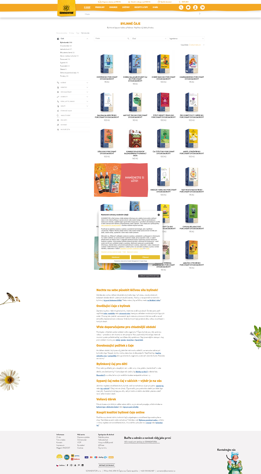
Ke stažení (81, 445)
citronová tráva (124, 313)
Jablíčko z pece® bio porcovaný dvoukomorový (192, 264)
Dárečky (64, 87)
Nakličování (65, 115)
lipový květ (139, 340)
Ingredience (173, 38)
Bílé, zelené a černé (67, 52)
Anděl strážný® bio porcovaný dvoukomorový (192, 152)
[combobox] (143, 13)
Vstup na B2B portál (105, 442)
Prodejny (100, 7)
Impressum (60, 445)
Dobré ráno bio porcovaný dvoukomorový (163, 78)
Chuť (134, 38)
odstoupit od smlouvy (106, 465)
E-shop (87, 7)
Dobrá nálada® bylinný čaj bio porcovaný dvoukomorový (135, 79)
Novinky (64, 125)
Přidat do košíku (107, 85)
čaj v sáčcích (104, 388)
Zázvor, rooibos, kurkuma (69, 56)
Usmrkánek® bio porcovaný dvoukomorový (192, 78)
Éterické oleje (66, 111)
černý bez (130, 340)
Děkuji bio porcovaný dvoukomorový (107, 152)
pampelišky (112, 356)
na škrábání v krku (153, 300)
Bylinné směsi (85, 33)
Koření (63, 83)
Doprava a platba (83, 437)
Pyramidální (65, 66)
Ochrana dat (81, 440)
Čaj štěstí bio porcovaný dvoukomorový (163, 152)
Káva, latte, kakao (68, 101)
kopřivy (158, 353)
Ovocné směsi (66, 46)
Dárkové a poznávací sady (69, 73)
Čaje (77, 33)
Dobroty (64, 97)
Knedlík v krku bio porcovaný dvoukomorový (163, 191)
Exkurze (113, 7)
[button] (60, 465)
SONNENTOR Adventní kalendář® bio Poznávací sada (135, 153)
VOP (79, 442)
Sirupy (63, 106)
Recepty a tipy (141, 7)
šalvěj (118, 340)
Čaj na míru (102, 448)
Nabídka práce (103, 437)
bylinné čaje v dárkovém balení (107, 407)
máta (105, 313)
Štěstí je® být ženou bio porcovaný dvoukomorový (163, 116)
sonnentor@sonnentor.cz (166, 471)
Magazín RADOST (63, 448)
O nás (155, 7)
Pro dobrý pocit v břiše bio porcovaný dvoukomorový (192, 116)
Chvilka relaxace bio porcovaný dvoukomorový (192, 228)
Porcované (65, 59)
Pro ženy (64, 76)
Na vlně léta (65, 129)
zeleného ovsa (101, 356)
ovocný (148, 422)
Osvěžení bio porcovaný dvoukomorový (107, 78)
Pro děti (64, 120)
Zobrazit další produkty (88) (149, 276)
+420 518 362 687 (147, 471)
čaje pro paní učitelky (130, 407)
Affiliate (101, 445)
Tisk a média (60, 440)
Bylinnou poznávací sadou (148, 420)
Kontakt (59, 442)
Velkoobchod (103, 440)
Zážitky (126, 7)
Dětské (63, 69)
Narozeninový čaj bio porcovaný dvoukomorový (163, 228)
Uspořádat (184, 45)
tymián (123, 340)
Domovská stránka (61, 33)
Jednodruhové (66, 49)
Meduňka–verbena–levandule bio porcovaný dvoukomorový (163, 265)
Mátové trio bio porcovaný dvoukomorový (135, 116)
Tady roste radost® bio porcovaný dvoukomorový (192, 191)
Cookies (80, 448)
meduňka (111, 313)
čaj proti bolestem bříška (113, 300)
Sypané (64, 62)
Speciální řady (66, 92)
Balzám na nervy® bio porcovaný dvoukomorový (107, 116)
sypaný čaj (159, 385)
